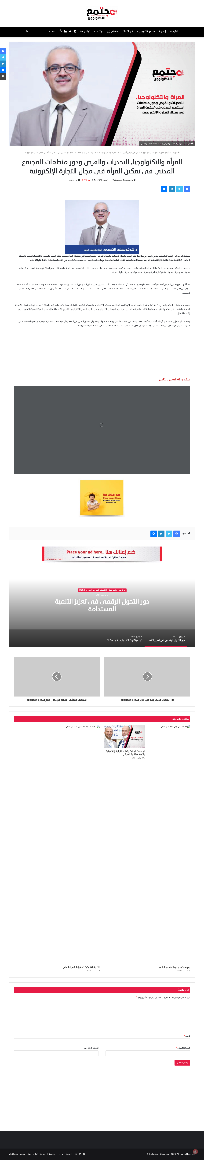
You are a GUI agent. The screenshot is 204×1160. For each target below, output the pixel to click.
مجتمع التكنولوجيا (147, 31)
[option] (95, 607)
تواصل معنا (85, 31)
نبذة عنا (99, 31)
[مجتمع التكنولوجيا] (102, 13)
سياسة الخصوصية (47, 1154)
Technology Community (123, 180)
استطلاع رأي (112, 31)
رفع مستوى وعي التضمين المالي (174, 967)
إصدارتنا (162, 31)
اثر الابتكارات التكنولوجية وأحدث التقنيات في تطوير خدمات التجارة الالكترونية (95, 605)
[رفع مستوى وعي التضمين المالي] (170, 844)
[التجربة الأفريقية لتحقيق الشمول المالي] (79, 844)
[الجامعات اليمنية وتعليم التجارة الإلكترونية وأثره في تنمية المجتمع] (124, 736)
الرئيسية (174, 31)
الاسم (187, 1036)
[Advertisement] (102, 354)
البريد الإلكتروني (183, 1048)
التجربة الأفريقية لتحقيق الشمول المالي (81, 967)
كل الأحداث (128, 31)
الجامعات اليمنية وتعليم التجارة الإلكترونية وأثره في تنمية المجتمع (125, 753)
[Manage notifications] (195, 1151)
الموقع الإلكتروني (91, 1048)
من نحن (60, 1154)
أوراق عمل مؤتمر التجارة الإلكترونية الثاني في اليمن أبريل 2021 (143, 152)
